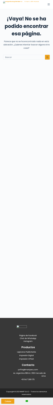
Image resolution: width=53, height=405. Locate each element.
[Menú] (49, 4)
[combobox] (24, 57)
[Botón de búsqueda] (47, 57)
